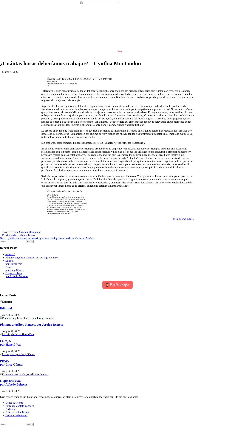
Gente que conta (14, 402)
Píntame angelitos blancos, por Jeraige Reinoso (31, 257)
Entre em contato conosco (19, 405)
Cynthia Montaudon (30, 231)
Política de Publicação (17, 412)
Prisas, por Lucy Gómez (14, 268)
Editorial (10, 254)
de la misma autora (183, 218)
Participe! (10, 408)
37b (16, 231)
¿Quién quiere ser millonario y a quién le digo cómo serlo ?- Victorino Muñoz (47, 238)
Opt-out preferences (16, 415)
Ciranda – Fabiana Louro (18, 234)
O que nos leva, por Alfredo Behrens (16, 275)
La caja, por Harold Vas (13, 262)
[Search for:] (13, 241)
